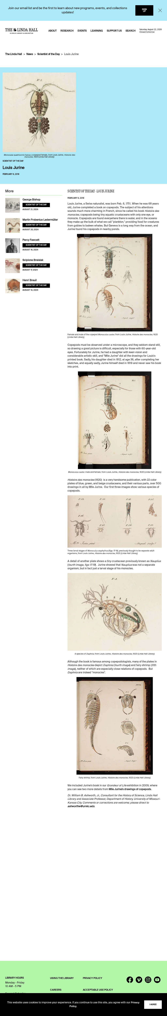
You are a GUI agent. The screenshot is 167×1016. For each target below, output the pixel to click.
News (29, 54)
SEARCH (131, 31)
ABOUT (52, 31)
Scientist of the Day (48, 54)
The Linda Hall (13, 54)
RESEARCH (67, 31)
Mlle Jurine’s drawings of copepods (130, 789)
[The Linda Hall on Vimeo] (139, 981)
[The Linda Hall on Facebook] (130, 981)
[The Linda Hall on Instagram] (148, 981)
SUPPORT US (114, 31)
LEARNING (97, 31)
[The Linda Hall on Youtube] (157, 981)
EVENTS (82, 31)
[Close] (160, 10)
